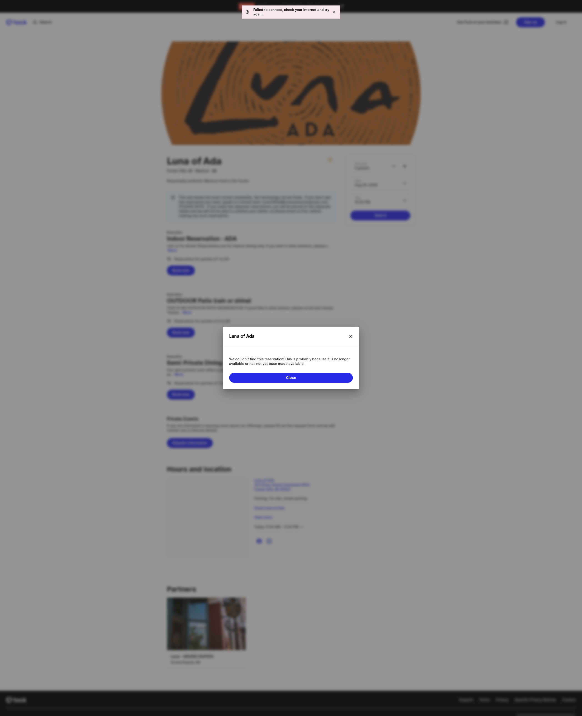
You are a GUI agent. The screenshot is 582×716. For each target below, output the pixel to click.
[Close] (351, 336)
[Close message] (334, 12)
